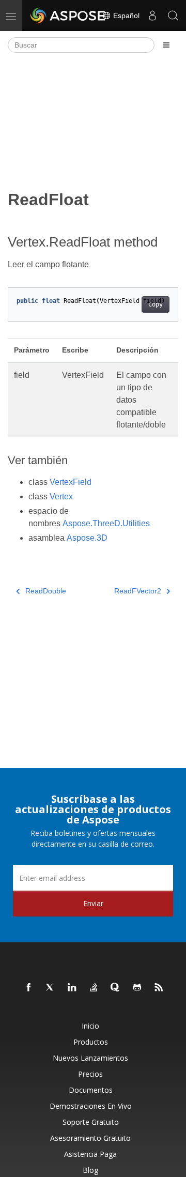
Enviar (93, 903)
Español (125, 15)
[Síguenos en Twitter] (50, 988)
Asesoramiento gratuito (90, 1138)
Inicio (90, 1026)
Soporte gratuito (91, 1122)
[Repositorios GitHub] (137, 988)
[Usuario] (152, 15)
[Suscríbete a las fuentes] (159, 988)
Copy (155, 304)
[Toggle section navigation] (166, 45)
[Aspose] (68, 15)
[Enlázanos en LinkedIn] (72, 988)
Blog (90, 1170)
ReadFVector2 (137, 591)
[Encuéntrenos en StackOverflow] (94, 988)
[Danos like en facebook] (29, 988)
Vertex (61, 496)
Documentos (91, 1090)
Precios (90, 1074)
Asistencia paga (90, 1154)
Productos (90, 1042)
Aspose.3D (87, 537)
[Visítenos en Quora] (115, 988)
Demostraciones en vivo (91, 1106)
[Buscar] (173, 15)
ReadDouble (45, 591)
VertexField (70, 482)
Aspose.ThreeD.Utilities (106, 523)
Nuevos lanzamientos (90, 1058)
